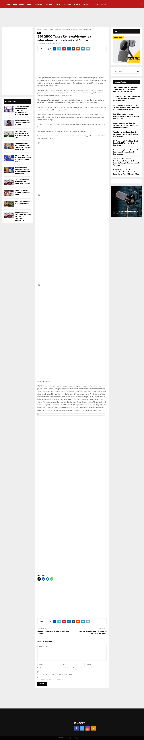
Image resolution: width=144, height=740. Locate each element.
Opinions (67, 4)
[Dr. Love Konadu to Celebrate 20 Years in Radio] (9, 123)
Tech (96, 4)
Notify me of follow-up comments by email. (55, 674)
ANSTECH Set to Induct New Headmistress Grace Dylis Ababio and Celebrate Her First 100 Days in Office (126, 172)
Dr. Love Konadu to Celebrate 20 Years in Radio (22, 122)
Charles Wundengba (45, 43)
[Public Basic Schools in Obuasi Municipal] (9, 204)
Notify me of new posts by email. (50, 680)
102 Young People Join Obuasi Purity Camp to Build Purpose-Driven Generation (126, 143)
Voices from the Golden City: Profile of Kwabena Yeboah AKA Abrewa (22, 170)
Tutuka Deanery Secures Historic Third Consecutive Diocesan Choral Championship (126, 152)
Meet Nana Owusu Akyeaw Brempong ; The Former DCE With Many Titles (23, 146)
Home (8, 4)
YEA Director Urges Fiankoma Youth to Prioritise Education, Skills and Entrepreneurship (126, 98)
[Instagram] (87, 728)
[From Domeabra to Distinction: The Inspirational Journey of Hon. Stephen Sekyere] (9, 109)
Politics (48, 4)
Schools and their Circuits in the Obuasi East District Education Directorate (23, 216)
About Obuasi (18, 4)
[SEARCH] (138, 71)
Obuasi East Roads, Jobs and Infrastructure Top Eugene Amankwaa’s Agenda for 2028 (126, 116)
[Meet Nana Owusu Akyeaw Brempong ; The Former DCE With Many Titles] (9, 146)
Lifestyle (86, 4)
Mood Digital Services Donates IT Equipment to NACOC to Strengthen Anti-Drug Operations (125, 125)
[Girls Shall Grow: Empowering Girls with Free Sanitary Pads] (9, 134)
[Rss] (93, 728)
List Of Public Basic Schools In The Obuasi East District (22, 181)
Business (38, 4)
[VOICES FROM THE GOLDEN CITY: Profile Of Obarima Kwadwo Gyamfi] (9, 158)
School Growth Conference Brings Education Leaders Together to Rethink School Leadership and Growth (126, 107)
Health (57, 4)
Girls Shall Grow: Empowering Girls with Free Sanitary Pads (22, 134)
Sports (77, 4)
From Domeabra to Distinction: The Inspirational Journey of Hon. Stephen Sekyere (22, 110)
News (29, 4)
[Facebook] (76, 728)
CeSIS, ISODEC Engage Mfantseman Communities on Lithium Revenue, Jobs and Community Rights (125, 89)
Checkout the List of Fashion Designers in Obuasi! (22, 192)
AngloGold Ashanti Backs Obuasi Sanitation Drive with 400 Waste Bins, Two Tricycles (126, 134)
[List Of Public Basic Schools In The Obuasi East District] (9, 182)
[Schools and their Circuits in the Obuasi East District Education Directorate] (9, 215)
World (103, 4)
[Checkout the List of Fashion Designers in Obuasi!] (9, 193)
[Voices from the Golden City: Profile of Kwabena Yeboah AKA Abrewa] (9, 170)
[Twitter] (82, 728)
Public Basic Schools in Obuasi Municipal (22, 202)
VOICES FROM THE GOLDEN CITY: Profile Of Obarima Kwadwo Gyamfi (23, 158)
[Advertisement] (72, 17)
